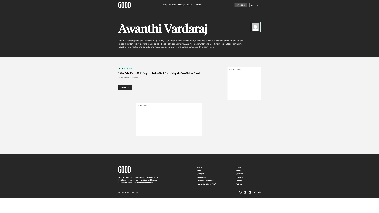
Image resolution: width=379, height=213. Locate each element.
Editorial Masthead (205, 181)
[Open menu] (257, 5)
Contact (200, 174)
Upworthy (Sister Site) (206, 184)
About (199, 170)
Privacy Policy (135, 192)
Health (190, 5)
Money (129, 69)
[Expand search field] (252, 5)
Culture (199, 5)
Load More (125, 88)
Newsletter (202, 177)
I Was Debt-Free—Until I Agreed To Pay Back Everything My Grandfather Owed (159, 73)
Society (172, 5)
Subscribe (241, 5)
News (164, 5)
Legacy (122, 69)
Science (181, 5)
